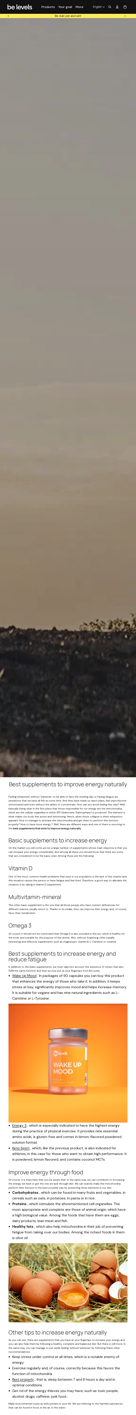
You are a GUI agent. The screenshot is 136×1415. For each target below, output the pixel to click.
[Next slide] (125, 16)
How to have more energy (36, 824)
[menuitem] (79, 6)
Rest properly (23, 1379)
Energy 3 (19, 1125)
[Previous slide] (8, 16)
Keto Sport (21, 1148)
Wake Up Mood (24, 975)
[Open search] (110, 7)
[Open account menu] (117, 7)
